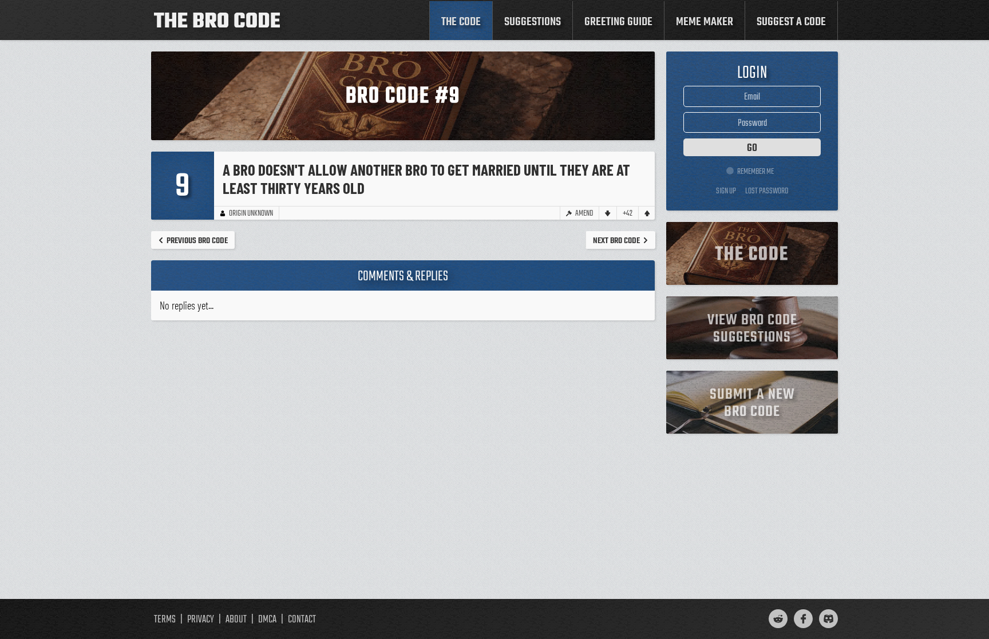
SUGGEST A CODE (791, 22)
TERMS (165, 619)
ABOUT (236, 619)
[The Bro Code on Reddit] (778, 618)
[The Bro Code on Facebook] (803, 618)
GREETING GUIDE (618, 22)
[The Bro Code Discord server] (828, 618)
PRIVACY (200, 619)
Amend (584, 213)
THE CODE (461, 22)
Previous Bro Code (197, 241)
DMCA (267, 619)
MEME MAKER (704, 22)
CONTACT (302, 619)
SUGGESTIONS (532, 22)
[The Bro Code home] (217, 20)
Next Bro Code (616, 241)
